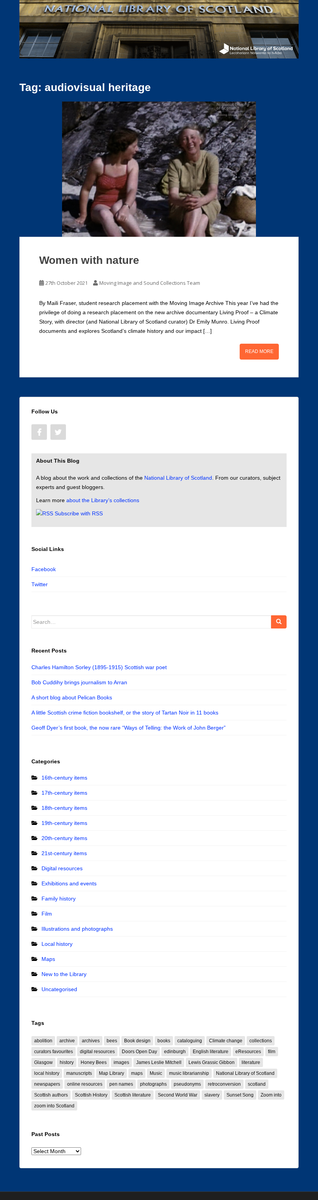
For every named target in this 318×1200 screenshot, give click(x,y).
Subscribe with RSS (79, 513)
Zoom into (271, 1095)
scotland (257, 1084)
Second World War (177, 1095)
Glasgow (43, 1062)
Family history (58, 898)
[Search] (279, 621)
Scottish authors (51, 1095)
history (67, 1062)
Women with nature (89, 260)
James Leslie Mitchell (158, 1062)
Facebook (43, 569)
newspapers (47, 1084)
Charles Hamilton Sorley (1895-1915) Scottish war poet (99, 667)
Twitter (39, 584)
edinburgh (175, 1051)
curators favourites (53, 1051)
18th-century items (64, 808)
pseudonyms (187, 1084)
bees (112, 1040)
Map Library (111, 1073)
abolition (43, 1040)
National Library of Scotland (178, 478)
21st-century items (64, 853)
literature (251, 1062)
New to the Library (63, 974)
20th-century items (64, 838)
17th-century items (64, 793)
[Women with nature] (159, 169)
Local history (57, 944)
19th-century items (64, 823)
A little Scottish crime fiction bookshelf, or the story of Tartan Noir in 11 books (124, 712)
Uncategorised (59, 989)
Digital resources (62, 868)
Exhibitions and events (69, 883)
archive (67, 1040)
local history (46, 1073)
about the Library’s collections (102, 500)
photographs (153, 1084)
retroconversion (224, 1084)
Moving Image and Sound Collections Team (149, 282)
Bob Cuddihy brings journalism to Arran (79, 682)
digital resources (97, 1051)
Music (156, 1073)
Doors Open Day (139, 1051)
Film (46, 914)
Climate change (225, 1040)
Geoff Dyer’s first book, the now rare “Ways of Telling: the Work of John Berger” (128, 728)
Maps (48, 959)
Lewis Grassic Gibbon (211, 1062)
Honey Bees (94, 1062)
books (163, 1040)
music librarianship (189, 1073)
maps (137, 1073)
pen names (121, 1084)
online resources (84, 1084)
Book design (137, 1040)
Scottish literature (132, 1095)
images (121, 1062)
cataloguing (189, 1040)
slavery (211, 1095)
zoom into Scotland (54, 1106)
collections (260, 1040)
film (271, 1051)
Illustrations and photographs (77, 929)
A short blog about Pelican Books (71, 697)
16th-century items (64, 778)
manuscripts (79, 1073)
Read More (259, 351)
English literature (210, 1051)
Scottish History (91, 1095)
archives (91, 1040)
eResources (248, 1051)
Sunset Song (240, 1095)
